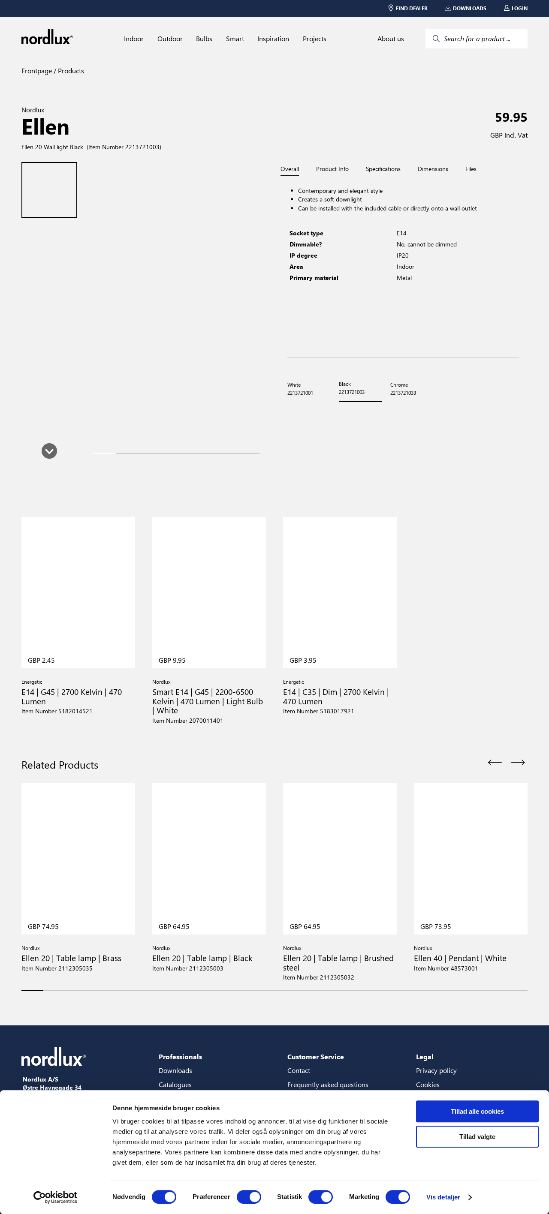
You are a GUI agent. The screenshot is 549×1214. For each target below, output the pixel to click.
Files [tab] (471, 168)
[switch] (249, 1197)
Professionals (180, 1056)
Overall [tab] (290, 169)
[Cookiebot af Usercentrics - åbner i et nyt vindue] (55, 1197)
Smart (235, 38)
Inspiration (273, 38)
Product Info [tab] (332, 168)
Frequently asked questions (327, 1084)
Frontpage (36, 70)
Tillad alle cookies (477, 1111)
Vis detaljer (443, 1197)
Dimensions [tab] (433, 168)
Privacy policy (436, 1070)
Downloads (175, 1070)
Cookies (428, 1084)
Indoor (134, 38)
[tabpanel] (403, 267)
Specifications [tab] (383, 168)
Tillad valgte (477, 1136)
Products (70, 70)
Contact (298, 1070)
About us (390, 38)
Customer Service (315, 1056)
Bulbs (204, 38)
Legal (425, 1056)
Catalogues (175, 1084)
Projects (314, 38)
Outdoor (170, 38)
